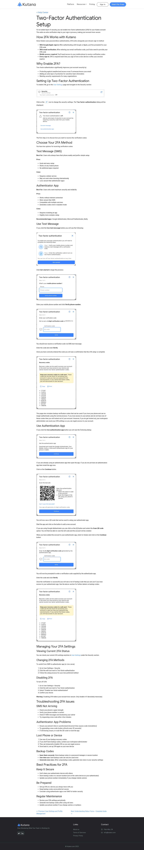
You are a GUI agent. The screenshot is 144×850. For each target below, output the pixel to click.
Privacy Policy (78, 836)
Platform (70, 4)
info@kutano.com (110, 832)
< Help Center (42, 12)
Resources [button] (81, 4)
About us (76, 829)
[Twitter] (18, 833)
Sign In (102, 4)
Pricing (92, 4)
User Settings (58, 85)
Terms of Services (79, 832)
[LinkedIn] (22, 833)
